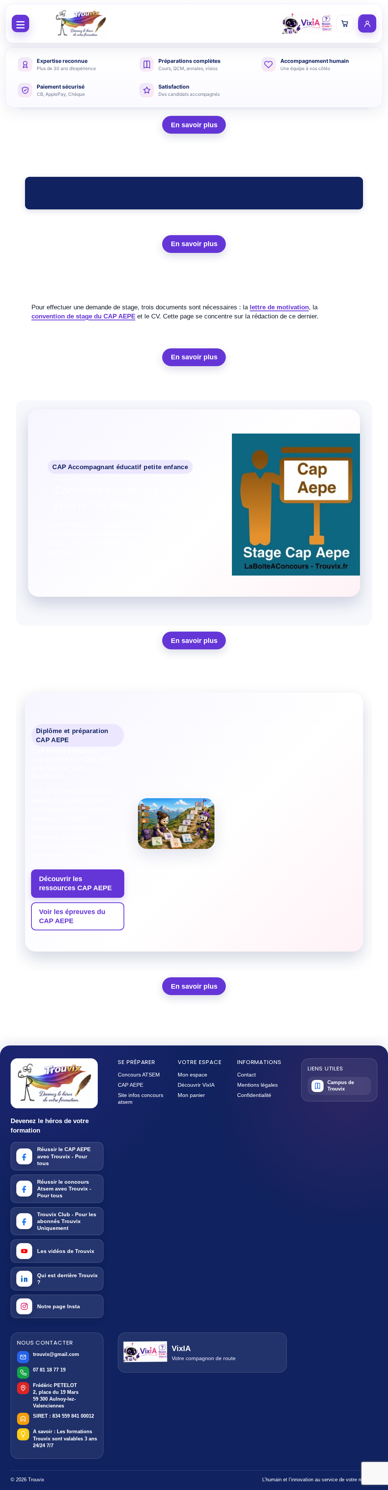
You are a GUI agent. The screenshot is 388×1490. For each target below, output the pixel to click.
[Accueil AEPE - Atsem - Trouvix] (80, 23)
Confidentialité (254, 1095)
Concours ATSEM (139, 1075)
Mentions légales (257, 1085)
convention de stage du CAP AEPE (83, 316)
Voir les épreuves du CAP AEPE (72, 916)
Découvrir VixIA (196, 1085)
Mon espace (192, 1075)
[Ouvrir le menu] (20, 23)
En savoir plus (194, 125)
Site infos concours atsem (140, 1098)
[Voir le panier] (345, 23)
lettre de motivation (279, 307)
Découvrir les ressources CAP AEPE (75, 883)
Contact (246, 1075)
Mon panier (191, 1095)
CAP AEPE (130, 1085)
